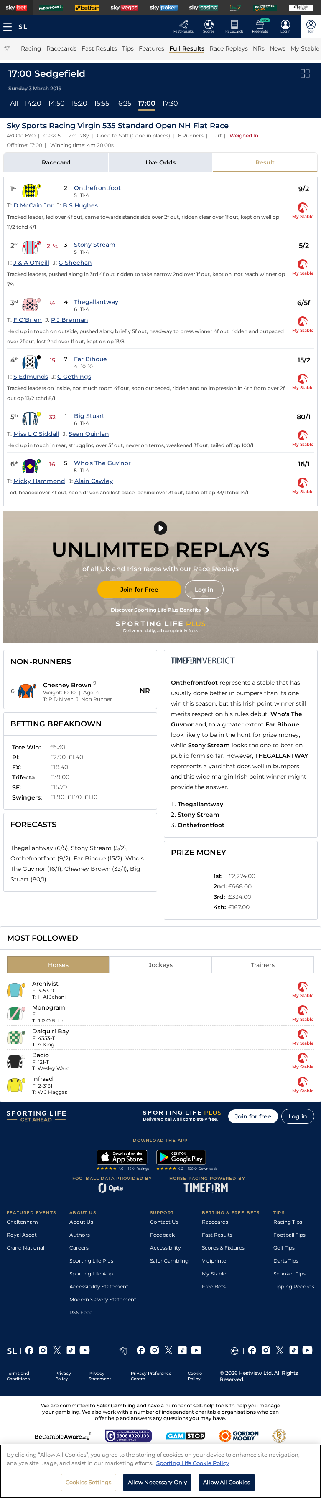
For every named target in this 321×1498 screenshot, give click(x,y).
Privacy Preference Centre (151, 1376)
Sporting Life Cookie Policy (192, 1463)
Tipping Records (293, 1286)
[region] (160, 1471)
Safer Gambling (169, 1261)
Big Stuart (89, 416)
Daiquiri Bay (50, 1031)
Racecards (215, 1222)
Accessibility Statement (98, 1286)
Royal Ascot (22, 1235)
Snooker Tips (289, 1273)
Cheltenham (22, 1222)
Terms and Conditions (18, 1376)
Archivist (45, 983)
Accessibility (165, 1248)
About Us (81, 1222)
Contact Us (164, 1222)
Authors (79, 1235)
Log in (204, 589)
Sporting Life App (91, 1273)
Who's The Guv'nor (102, 463)
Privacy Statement (100, 1376)
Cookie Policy (195, 1376)
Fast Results (217, 1235)
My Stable (214, 1273)
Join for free (253, 1116)
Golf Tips (284, 1248)
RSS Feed (81, 1312)
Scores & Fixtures (223, 1248)
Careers (79, 1248)
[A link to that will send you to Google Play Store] (187, 1161)
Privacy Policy (63, 1376)
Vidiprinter (215, 1261)
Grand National (25, 1248)
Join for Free (139, 589)
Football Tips (289, 1235)
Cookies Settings (89, 1482)
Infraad (42, 1079)
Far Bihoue (90, 359)
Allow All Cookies (226, 1482)
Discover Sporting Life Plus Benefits (156, 610)
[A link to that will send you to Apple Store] (123, 1161)
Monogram (48, 1007)
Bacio (40, 1055)
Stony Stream (94, 244)
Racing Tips (287, 1222)
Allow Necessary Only (157, 1482)
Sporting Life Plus (91, 1261)
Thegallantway (96, 302)
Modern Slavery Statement (102, 1299)
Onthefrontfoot (97, 188)
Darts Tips (285, 1261)
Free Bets (214, 1286)
